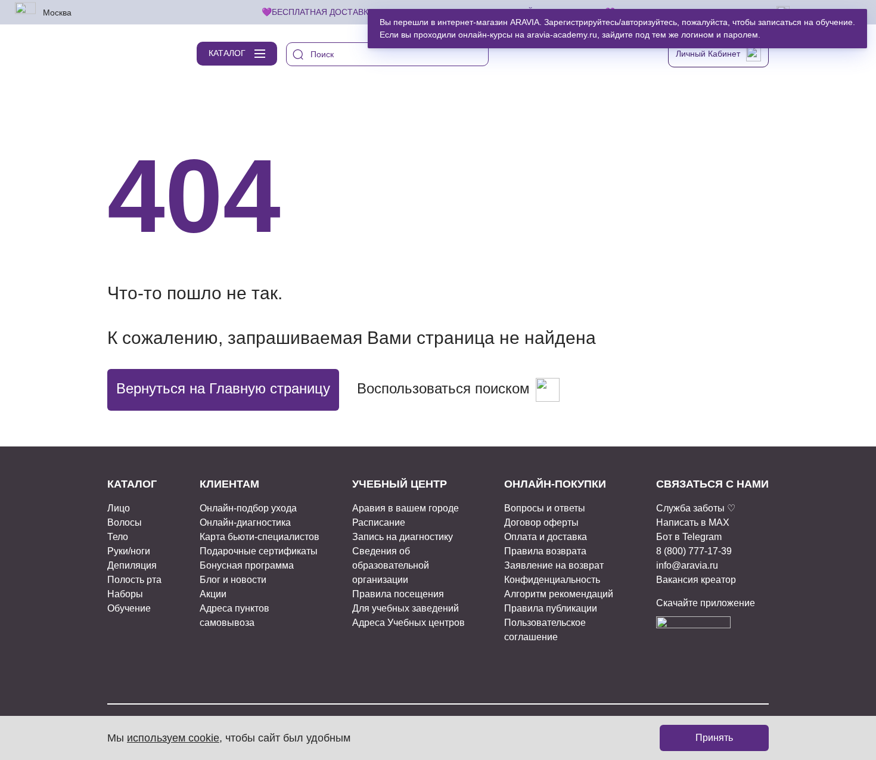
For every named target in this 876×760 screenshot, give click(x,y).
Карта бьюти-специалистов (259, 537)
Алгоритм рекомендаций (558, 594)
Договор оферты (541, 522)
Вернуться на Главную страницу (223, 388)
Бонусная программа (247, 565)
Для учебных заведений (405, 608)
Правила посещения (398, 594)
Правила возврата (545, 551)
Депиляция (132, 565)
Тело (117, 537)
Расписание (378, 522)
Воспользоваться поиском (443, 388)
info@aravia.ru (687, 565)
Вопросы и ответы (544, 508)
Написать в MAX (692, 522)
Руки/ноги (128, 551)
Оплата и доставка (545, 537)
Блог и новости (233, 580)
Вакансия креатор (696, 580)
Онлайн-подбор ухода (248, 508)
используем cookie (173, 738)
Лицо (118, 508)
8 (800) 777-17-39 (694, 551)
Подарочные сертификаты (259, 551)
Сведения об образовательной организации (390, 565)
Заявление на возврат (554, 565)
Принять (714, 738)
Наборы (125, 594)
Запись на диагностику (402, 537)
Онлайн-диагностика (245, 522)
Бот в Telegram (689, 537)
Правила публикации (550, 608)
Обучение (129, 608)
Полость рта (134, 580)
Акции (213, 594)
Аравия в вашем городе (405, 508)
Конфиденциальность (552, 580)
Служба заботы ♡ (695, 508)
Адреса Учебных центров (408, 623)
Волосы (124, 522)
